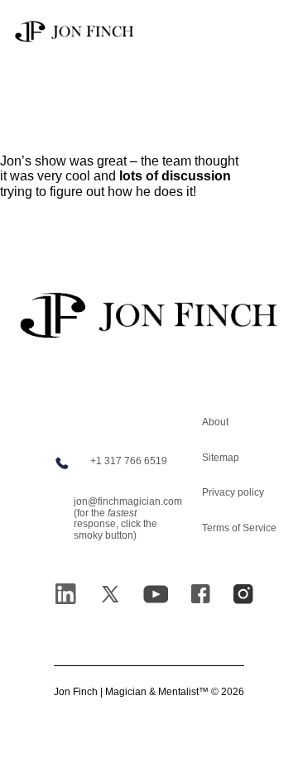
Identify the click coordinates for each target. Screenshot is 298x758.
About (215, 422)
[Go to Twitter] (110, 594)
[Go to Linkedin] (65, 593)
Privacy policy (233, 492)
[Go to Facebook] (200, 593)
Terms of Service (239, 528)
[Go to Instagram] (243, 594)
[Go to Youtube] (156, 594)
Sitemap (220, 457)
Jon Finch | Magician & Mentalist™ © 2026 (149, 692)
